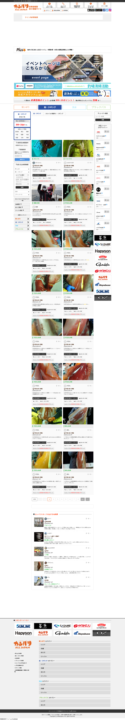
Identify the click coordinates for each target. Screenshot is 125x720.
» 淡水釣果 (17, 658)
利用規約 (60, 711)
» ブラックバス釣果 (19, 660)
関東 (27, 131)
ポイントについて (53, 711)
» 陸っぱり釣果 (18, 653)
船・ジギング (18, 172)
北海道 (17, 131)
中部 (17, 134)
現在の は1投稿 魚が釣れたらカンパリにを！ (63, 100)
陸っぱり (17, 169)
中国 (27, 134)
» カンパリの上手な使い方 (21, 663)
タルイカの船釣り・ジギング (54, 113)
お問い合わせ (73, 711)
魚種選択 (17, 204)
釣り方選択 (18, 207)
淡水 (16, 191)
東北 (22, 131)
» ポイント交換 (18, 667)
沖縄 (27, 137)
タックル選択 (19, 210)
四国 (17, 137)
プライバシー (66, 711)
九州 (22, 137)
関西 (22, 134)
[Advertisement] (62, 34)
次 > (83, 499)
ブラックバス (18, 194)
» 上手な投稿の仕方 (19, 665)
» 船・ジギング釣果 (19, 655)
